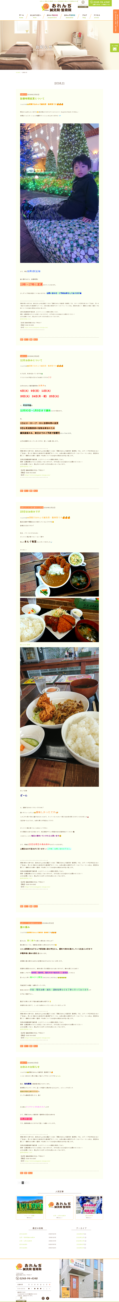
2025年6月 (80, 1244)
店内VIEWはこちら (25, 319)
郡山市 (35, 339)
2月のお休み (89, 1215)
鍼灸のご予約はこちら (114, 47)
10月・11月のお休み (59, 1215)
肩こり (26, 339)
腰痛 (31, 339)
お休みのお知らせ (30, 1066)
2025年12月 (80, 1237)
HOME (18, 72)
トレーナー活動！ (29, 1215)
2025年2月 (80, 1248)
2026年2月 (80, 1234)
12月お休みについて (31, 360)
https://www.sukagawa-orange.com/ (36, 327)
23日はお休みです (30, 511)
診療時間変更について (32, 98)
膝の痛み (25, 927)
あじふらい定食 (25, 645)
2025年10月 (80, 1241)
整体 (21, 339)
